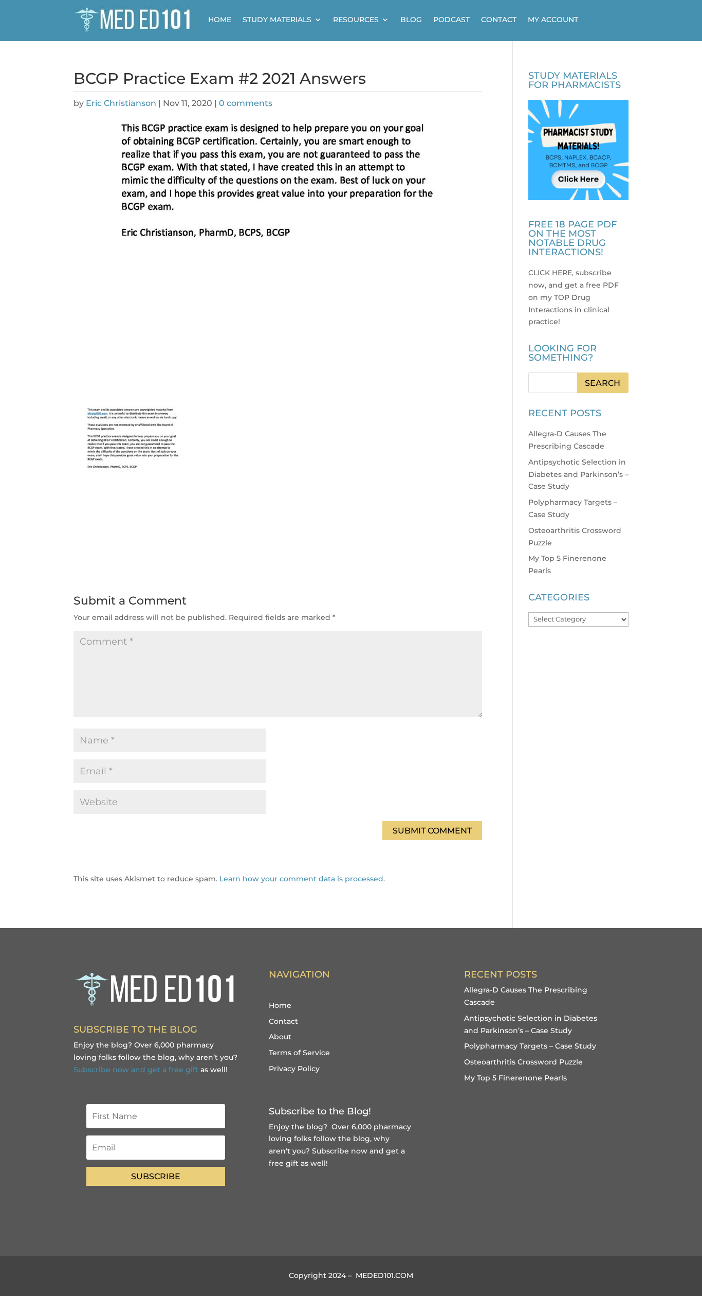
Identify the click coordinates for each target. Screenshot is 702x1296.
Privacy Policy (294, 1068)
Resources (356, 19)
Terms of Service (299, 1052)
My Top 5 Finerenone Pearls (515, 1077)
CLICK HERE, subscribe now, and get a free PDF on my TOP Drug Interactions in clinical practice (573, 297)
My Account (553, 19)
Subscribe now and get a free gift (135, 1069)
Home (219, 19)
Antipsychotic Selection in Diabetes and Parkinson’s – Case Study (578, 474)
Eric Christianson (121, 103)
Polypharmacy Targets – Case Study (530, 1046)
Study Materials (277, 19)
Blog (411, 19)
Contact (498, 19)
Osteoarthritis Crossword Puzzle (523, 1062)
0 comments (245, 103)
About (280, 1036)
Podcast (451, 19)
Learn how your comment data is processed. (302, 878)
